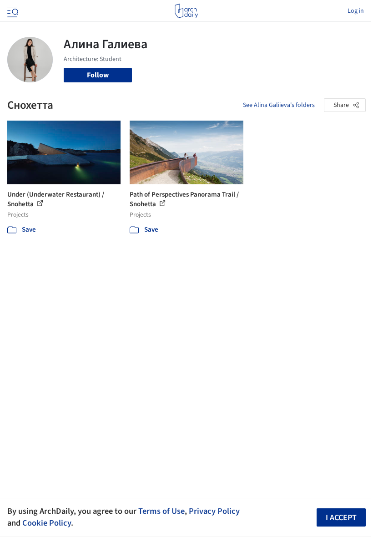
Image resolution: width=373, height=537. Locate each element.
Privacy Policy (214, 511)
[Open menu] (11, 11)
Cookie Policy (46, 523)
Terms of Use (161, 511)
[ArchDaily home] (186, 11)
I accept (341, 517)
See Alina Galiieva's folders (279, 105)
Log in (356, 11)
